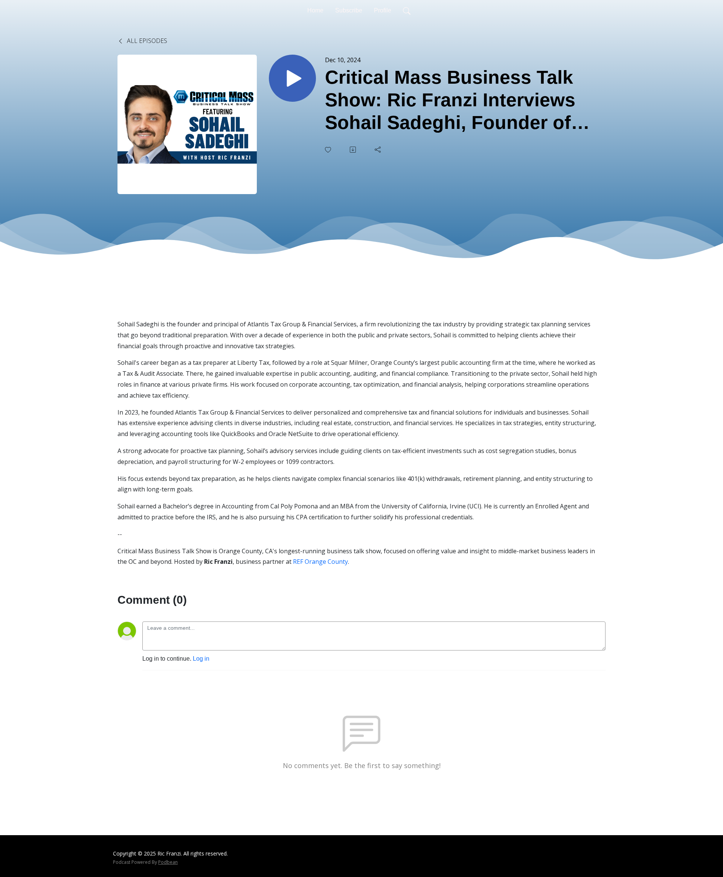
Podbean (168, 862)
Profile (382, 10)
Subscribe (348, 10)
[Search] (406, 10)
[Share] (378, 149)
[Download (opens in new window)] (353, 149)
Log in (201, 658)
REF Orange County (320, 561)
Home (315, 10)
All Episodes (146, 41)
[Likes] (328, 150)
